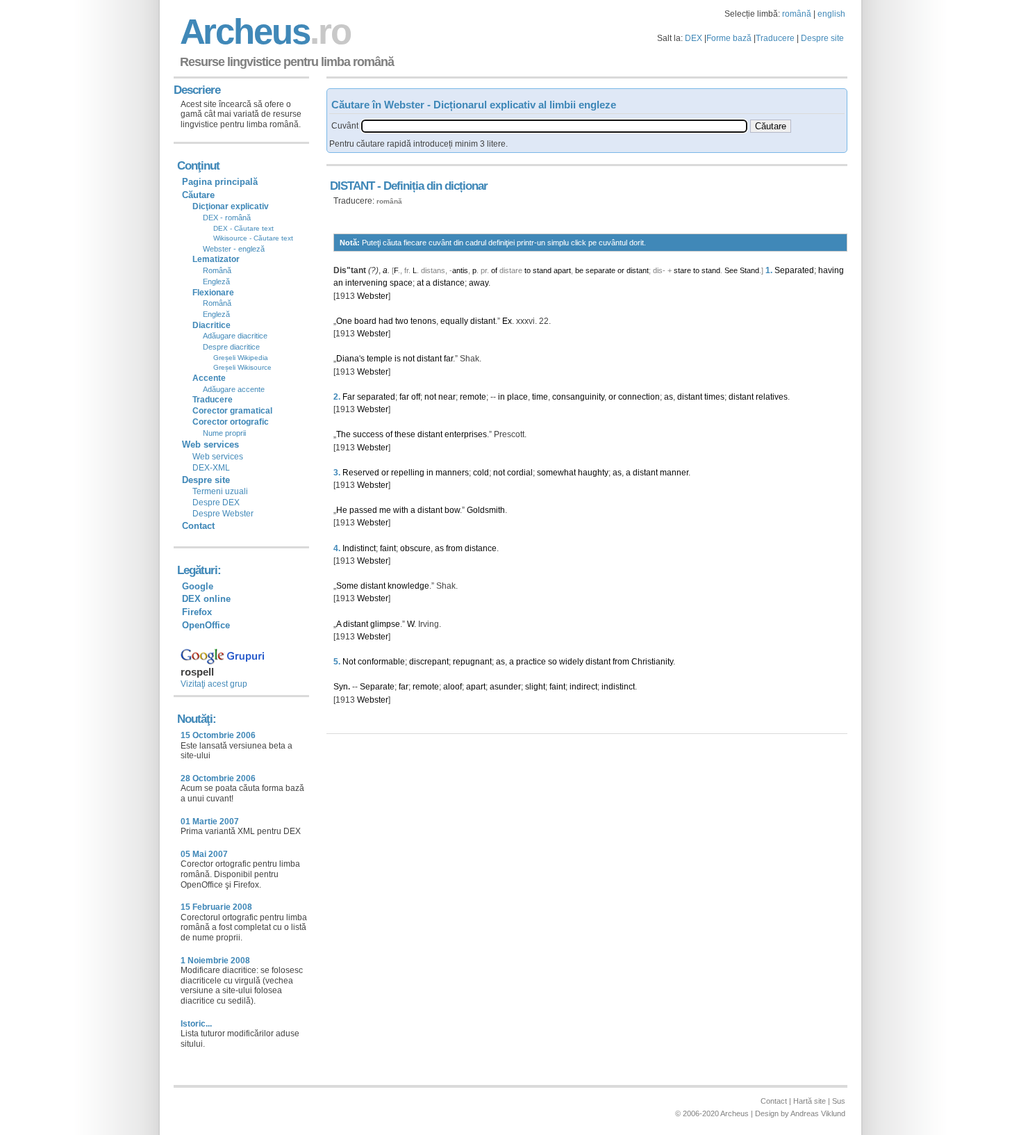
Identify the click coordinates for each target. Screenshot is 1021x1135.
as (668, 397)
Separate (377, 687)
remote (473, 397)
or (620, 270)
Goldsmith (486, 510)
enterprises (466, 434)
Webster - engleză (234, 249)
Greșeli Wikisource (242, 367)
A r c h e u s (263, 31)
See (731, 270)
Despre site (822, 38)
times (714, 397)
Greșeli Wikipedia (240, 357)
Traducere (775, 38)
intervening (366, 283)
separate (600, 270)
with (400, 510)
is (398, 359)
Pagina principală (220, 182)
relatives (772, 397)
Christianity (652, 662)
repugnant (472, 662)
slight (535, 687)
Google (197, 586)
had (386, 321)
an (338, 283)
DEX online (206, 599)
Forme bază (729, 38)
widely (571, 662)
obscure (415, 548)
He (341, 510)
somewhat (556, 472)
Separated (794, 270)
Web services (217, 457)
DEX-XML (211, 468)
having (831, 270)
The (343, 434)
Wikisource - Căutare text (253, 238)
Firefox (197, 612)
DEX (693, 38)
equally (454, 321)
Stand (749, 270)
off (415, 397)
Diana (347, 359)
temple (379, 359)
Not (349, 662)
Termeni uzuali (220, 491)
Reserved (360, 472)
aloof (452, 687)
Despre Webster (223, 513)
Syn (340, 687)
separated (376, 397)
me (385, 510)
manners (452, 472)
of (494, 270)
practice (531, 662)
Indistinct (359, 548)
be (579, 270)
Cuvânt (344, 126)
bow (452, 510)
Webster (372, 296)
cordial (520, 472)
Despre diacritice (231, 347)
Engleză (216, 281)
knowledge (408, 586)
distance (449, 283)
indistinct (618, 687)
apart (562, 270)
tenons (423, 321)
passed (363, 510)
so (552, 662)
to (527, 270)
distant (637, 270)
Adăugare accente (234, 389)
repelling (407, 472)
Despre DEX (216, 502)
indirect (583, 687)
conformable (381, 662)
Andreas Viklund (817, 1113)
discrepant (429, 662)
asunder (505, 687)
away (478, 283)
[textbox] (554, 126)
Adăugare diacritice (235, 336)
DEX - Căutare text (243, 228)
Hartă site (809, 1101)
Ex (507, 321)
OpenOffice (206, 625)
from (454, 548)
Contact (198, 526)
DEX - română (227, 217)
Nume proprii (224, 433)
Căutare (198, 195)
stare (682, 270)
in (501, 397)
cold (481, 472)
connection (639, 397)
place (517, 397)
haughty (593, 472)
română (796, 14)
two (401, 321)
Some (347, 586)
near (447, 397)
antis (460, 270)
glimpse (385, 624)
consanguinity (578, 397)
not (409, 359)
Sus (838, 1101)
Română (217, 270)
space (401, 283)
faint (388, 548)
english (831, 14)
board (365, 321)
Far (348, 397)
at (420, 283)
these (405, 434)
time (540, 397)
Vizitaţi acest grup (214, 684)
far (448, 359)
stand (542, 270)
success (368, 434)
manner (674, 472)
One (344, 321)
